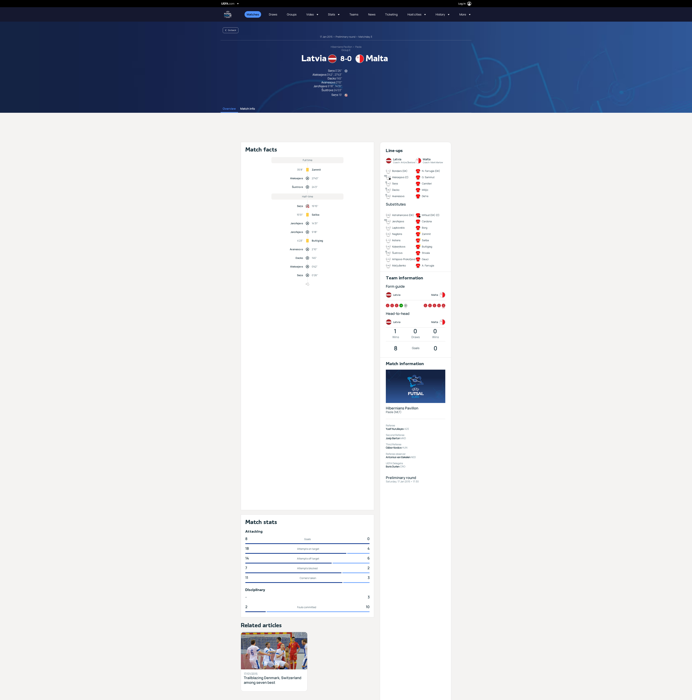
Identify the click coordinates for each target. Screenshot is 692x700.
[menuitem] (253, 14)
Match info (247, 108)
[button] (312, 14)
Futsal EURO (228, 14)
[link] (252, 14)
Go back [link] (232, 30)
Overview (229, 108)
